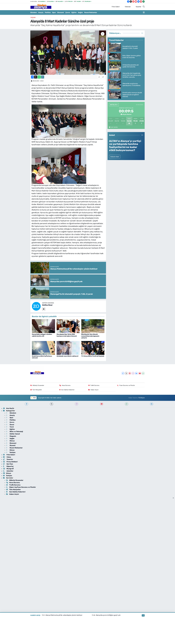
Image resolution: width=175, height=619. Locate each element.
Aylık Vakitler (114, 127)
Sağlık (80, 12)
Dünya (12, 441)
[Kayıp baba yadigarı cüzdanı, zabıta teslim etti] (43, 326)
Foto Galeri (116, 7)
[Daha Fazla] (42, 76)
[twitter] (51, 404)
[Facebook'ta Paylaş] (32, 76)
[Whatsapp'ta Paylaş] (39, 76)
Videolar (128, 7)
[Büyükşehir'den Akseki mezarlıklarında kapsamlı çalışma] (92, 326)
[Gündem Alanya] (40, 6)
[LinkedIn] (136, 373)
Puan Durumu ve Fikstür (127, 385)
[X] (126, 373)
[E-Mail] (43, 309)
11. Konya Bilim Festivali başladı (92, 356)
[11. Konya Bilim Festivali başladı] (92, 348)
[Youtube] (139, 373)
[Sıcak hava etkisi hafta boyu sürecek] (43, 348)
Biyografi (10, 469)
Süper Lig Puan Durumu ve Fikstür (22, 487)
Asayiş (40, 12)
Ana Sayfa (10, 408)
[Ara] (144, 7)
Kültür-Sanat (14, 434)
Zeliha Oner (47, 305)
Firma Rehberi (12, 462)
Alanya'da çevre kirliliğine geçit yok (108, 615)
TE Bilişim (141, 398)
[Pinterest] (129, 373)
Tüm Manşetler (37, 390)
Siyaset (12, 445)
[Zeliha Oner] (36, 306)
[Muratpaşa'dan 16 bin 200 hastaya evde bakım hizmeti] (68, 326)
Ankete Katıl (114, 157)
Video (8, 457)
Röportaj (9, 466)
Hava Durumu (66, 385)
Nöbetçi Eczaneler (38, 385)
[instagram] (76, 404)
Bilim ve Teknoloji (16, 431)
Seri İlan (9, 464)
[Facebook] (122, 373)
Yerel (11, 427)
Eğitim (73, 12)
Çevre (67, 12)
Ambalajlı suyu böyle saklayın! (67, 356)
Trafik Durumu (94, 385)
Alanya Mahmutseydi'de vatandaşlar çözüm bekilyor (63, 615)
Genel (11, 424)
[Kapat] (174, 498)
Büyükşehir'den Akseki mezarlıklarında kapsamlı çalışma (90, 336)
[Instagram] (133, 373)
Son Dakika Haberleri (67, 390)
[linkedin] (151, 404)
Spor (54, 12)
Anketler (9, 471)
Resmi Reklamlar (90, 12)
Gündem (33, 12)
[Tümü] (142, 33)
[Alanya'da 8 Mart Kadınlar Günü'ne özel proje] (68, 52)
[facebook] (26, 404)
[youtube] (101, 404)
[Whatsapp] (143, 373)
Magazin (12, 436)
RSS (34, 398)
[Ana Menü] (144, 12)
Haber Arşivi (94, 390)
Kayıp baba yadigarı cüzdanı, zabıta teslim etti (42, 335)
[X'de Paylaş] (35, 76)
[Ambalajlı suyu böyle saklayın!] (68, 348)
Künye (11, 450)
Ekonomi (60, 12)
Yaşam (33, 17)
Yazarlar (138, 7)
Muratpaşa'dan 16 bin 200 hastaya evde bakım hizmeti (67, 335)
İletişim (12, 452)
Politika (48, 12)
